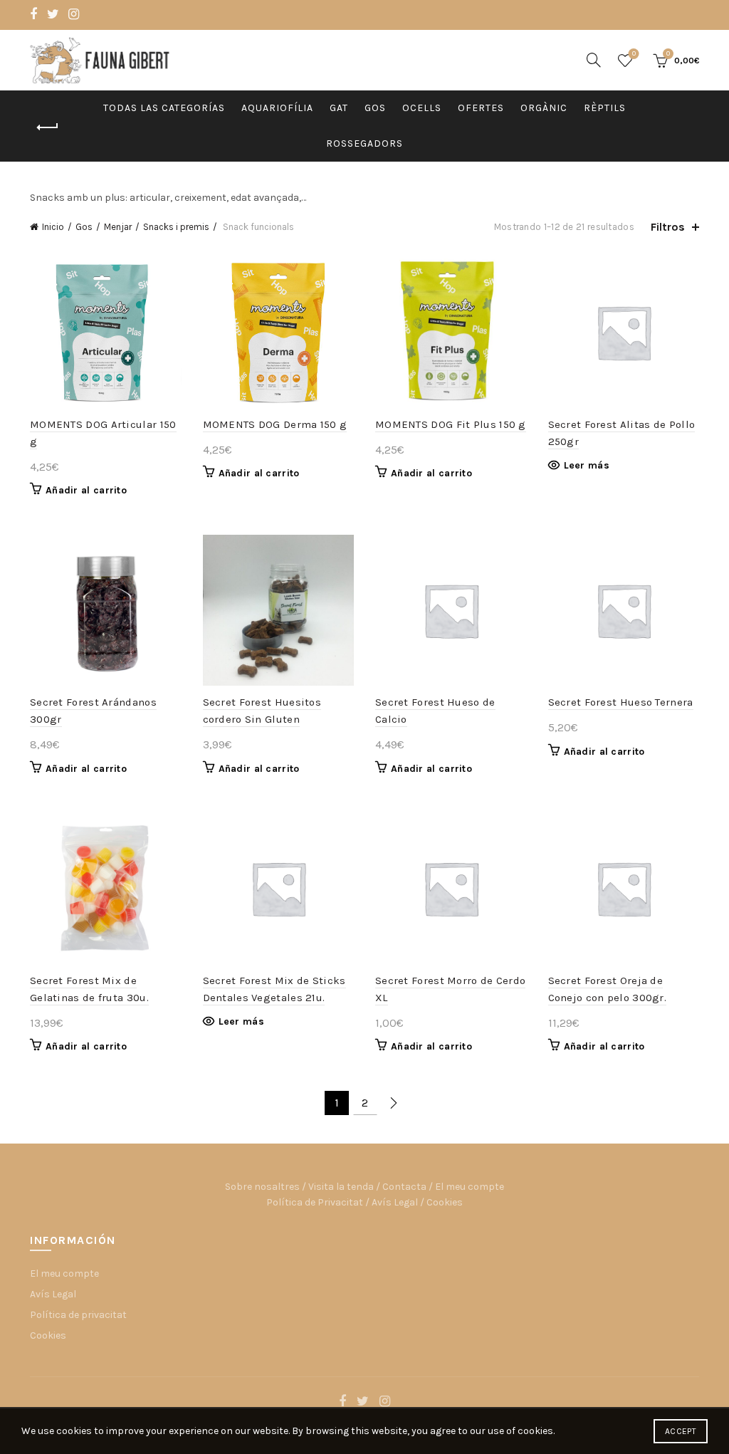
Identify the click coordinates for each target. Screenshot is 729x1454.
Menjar (118, 226)
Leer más (586, 465)
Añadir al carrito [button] (86, 490)
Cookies (444, 1202)
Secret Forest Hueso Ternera (620, 702)
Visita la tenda (341, 1187)
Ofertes (481, 108)
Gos (375, 108)
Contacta (404, 1187)
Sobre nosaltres (262, 1187)
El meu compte (469, 1187)
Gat (339, 108)
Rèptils (605, 108)
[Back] (47, 127)
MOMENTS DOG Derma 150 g (275, 424)
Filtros (668, 227)
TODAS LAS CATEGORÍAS (164, 108)
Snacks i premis (176, 226)
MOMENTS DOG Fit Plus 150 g (450, 424)
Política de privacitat (78, 1315)
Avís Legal (395, 1202)
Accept (680, 1431)
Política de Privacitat (314, 1202)
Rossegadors (364, 143)
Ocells (421, 108)
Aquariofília (277, 108)
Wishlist (634, 54)
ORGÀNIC (543, 108)
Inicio (53, 226)
